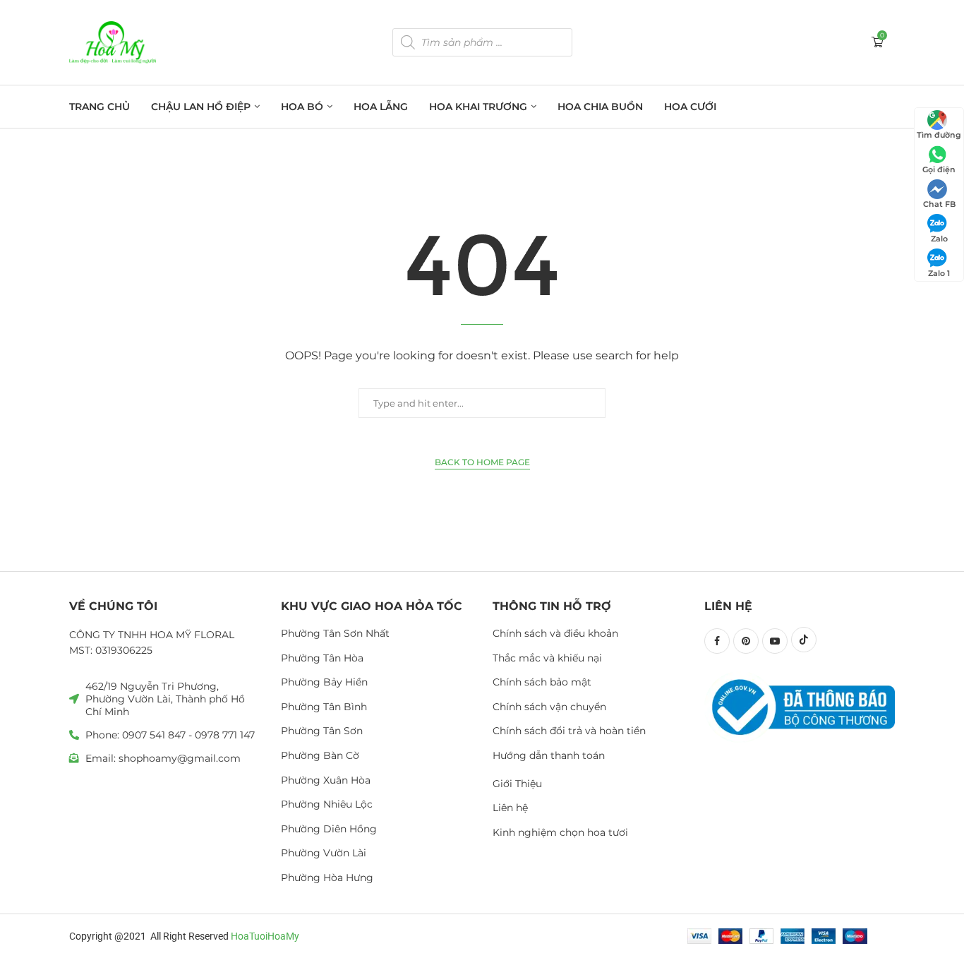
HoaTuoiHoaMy (265, 936)
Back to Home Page (482, 462)
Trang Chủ (99, 106)
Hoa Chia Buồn (600, 106)
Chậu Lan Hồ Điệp (201, 106)
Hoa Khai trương (478, 106)
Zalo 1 (939, 273)
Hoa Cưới (690, 106)
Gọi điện (939, 169)
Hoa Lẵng (381, 106)
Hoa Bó (302, 106)
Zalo (939, 239)
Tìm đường (939, 135)
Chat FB (939, 204)
